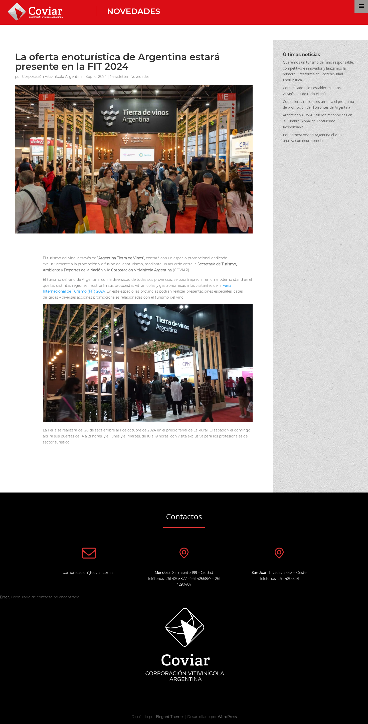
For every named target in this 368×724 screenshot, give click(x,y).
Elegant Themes (170, 716)
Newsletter (119, 76)
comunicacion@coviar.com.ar (89, 572)
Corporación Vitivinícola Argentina (52, 76)
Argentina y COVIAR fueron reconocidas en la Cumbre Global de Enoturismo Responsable (317, 121)
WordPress (227, 716)
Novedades (133, 11)
